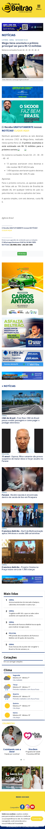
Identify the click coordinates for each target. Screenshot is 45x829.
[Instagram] (27, 807)
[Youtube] (32, 807)
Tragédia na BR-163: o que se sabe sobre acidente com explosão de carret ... (24, 614)
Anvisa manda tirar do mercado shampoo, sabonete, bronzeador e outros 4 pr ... (24, 603)
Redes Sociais (22, 797)
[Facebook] (22, 807)
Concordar (37, 818)
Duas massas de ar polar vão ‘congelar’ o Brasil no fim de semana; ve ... (24, 648)
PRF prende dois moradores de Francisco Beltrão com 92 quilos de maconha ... (24, 637)
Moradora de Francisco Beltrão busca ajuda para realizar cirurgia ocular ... (25, 625)
